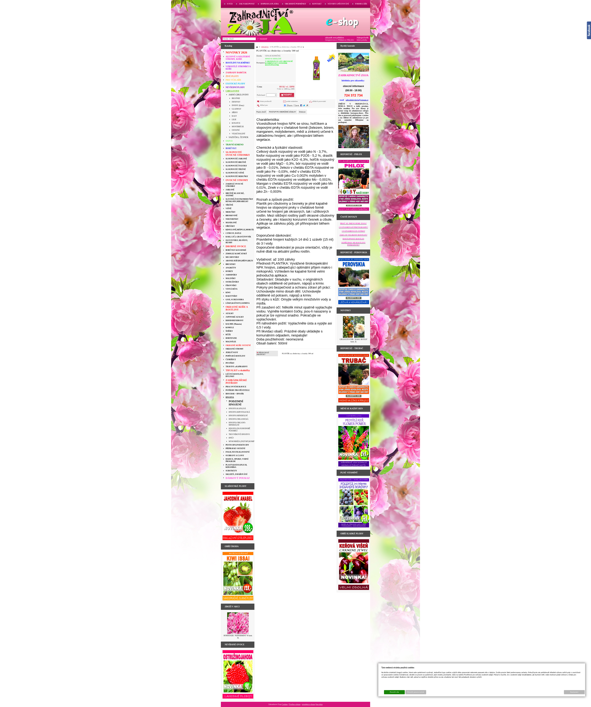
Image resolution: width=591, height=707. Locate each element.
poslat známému (292, 101)
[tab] (261, 112)
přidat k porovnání (319, 101)
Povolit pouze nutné (415, 692)
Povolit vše (394, 692)
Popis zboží (261, 112)
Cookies (285, 704)
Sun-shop (319, 704)
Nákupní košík (363, 38)
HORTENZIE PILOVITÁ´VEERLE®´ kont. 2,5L (238, 636)
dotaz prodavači (265, 101)
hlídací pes (264, 105)
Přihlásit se (342, 40)
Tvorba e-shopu (294, 704)
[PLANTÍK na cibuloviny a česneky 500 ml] (316, 67)
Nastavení (574, 692)
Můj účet (350, 40)
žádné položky (362, 40)
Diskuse (302, 112)
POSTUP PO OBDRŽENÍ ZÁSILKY (282, 112)
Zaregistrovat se (331, 40)
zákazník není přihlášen (334, 38)
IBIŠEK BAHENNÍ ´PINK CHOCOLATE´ (354, 340)
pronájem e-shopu (308, 704)
